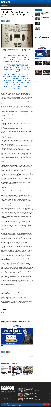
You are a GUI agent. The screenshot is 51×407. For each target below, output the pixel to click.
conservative (5, 345)
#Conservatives (19, 296)
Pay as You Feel (8, 318)
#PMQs (12, 296)
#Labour (14, 296)
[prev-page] (1, 377)
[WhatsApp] (9, 21)
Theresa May (23, 345)
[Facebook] (44, 5)
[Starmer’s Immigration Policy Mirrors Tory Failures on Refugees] (17, 369)
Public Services (9, 9)
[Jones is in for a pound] (6, 369)
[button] (49, 2)
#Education (24, 296)
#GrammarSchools (4, 297)
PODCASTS (24, 2)
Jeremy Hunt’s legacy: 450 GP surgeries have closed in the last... (45, 23)
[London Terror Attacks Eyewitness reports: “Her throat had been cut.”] (46, 72)
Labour (20, 345)
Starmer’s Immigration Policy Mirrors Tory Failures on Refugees (16, 374)
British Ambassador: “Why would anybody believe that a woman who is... (28, 389)
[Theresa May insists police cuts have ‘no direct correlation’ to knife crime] (38, 72)
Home (13, 2)
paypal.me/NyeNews (21, 298)
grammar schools (10, 345)
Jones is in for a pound (4, 373)
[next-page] (3, 377)
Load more (42, 32)
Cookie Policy (20, 405)
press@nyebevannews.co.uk (9, 395)
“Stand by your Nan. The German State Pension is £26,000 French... (28, 394)
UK (15, 2)
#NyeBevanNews (4, 298)
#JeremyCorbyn (10, 297)
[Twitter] (49, 5)
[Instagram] (46, 5)
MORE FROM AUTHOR (13, 363)
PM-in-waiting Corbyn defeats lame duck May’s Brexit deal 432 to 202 (45, 18)
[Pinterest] (7, 21)
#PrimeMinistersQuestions (6, 296)
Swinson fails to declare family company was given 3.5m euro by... (28, 399)
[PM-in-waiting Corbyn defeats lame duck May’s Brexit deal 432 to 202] (37, 18)
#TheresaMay (15, 297)
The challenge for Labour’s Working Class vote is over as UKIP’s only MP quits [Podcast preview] (8, 359)
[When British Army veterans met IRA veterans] (37, 14)
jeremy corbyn (16, 345)
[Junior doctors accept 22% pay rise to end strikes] (28, 369)
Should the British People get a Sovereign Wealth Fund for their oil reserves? (26, 358)
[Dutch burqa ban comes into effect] (38, 63)
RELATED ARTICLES (5, 363)
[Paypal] (47, 5)
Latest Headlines (6, 8)
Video (19, 2)
